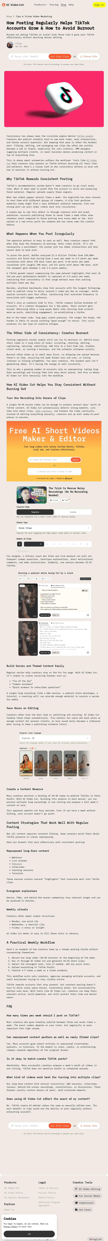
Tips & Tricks (24, 16)
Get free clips (60, 56)
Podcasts (17, 863)
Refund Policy (46, 1197)
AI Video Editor (13, 1192)
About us (9, 1209)
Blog (63, 4)
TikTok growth (85, 136)
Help (71, 4)
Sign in (99, 4)
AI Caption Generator (16, 1197)
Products (39, 4)
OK (29, 1234)
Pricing (54, 4)
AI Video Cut (11, 1188)
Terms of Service (48, 1188)
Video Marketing (42, 16)
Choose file (90, 56)
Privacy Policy (47, 1192)
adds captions (43, 411)
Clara (19, 43)
